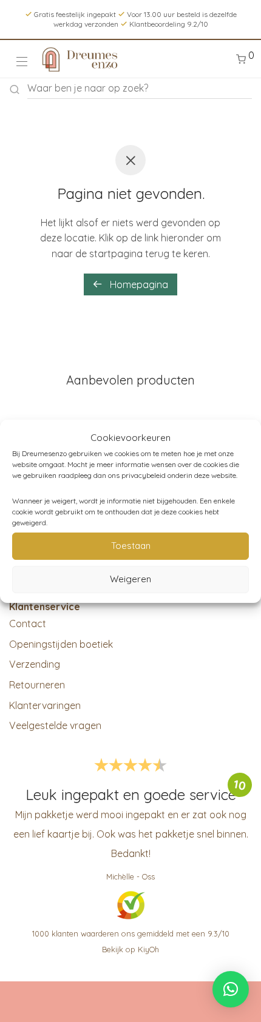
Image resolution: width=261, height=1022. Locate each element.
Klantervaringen (45, 705)
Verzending (34, 664)
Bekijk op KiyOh (130, 949)
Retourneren (37, 685)
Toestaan (131, 545)
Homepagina (137, 284)
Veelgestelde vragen (55, 725)
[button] (230, 989)
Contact (27, 623)
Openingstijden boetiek (61, 644)
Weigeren (130, 579)
